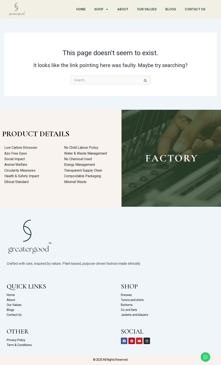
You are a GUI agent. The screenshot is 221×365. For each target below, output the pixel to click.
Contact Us (195, 9)
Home (81, 9)
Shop (98, 9)
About (122, 9)
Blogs (170, 9)
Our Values (147, 9)
